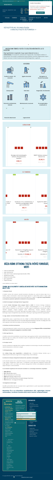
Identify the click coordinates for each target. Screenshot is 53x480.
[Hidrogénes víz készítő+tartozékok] (43, 70)
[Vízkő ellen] (26, 84)
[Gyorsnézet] (8, 148)
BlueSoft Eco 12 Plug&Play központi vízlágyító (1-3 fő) (10, 250)
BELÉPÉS (15, 1)
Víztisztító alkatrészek (10, 117)
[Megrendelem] (28, 196)
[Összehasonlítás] (29, 148)
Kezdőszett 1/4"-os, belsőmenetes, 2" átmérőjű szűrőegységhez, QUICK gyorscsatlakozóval (10, 203)
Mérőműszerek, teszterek (26, 103)
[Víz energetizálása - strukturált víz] (43, 97)
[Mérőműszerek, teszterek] (26, 97)
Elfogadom (40, 12)
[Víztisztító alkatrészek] (10, 111)
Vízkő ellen (26, 90)
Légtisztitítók (26, 117)
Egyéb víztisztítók (26, 76)
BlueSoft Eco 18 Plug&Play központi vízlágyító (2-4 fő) (33, 250)
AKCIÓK (26, 219)
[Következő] (50, 146)
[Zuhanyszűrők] (10, 84)
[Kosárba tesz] (23, 148)
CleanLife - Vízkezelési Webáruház (17, 475)
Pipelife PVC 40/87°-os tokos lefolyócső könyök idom (33, 202)
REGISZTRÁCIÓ (22, 1)
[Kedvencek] (26, 148)
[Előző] (3, 146)
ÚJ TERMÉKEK (26, 172)
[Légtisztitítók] (26, 111)
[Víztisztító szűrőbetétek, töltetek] (10, 97)
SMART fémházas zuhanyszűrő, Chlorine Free (27, 155)
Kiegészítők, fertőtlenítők (43, 90)
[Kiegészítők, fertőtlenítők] (43, 84)
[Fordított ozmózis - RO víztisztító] (10, 70)
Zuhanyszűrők (10, 90)
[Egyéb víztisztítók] (26, 70)
